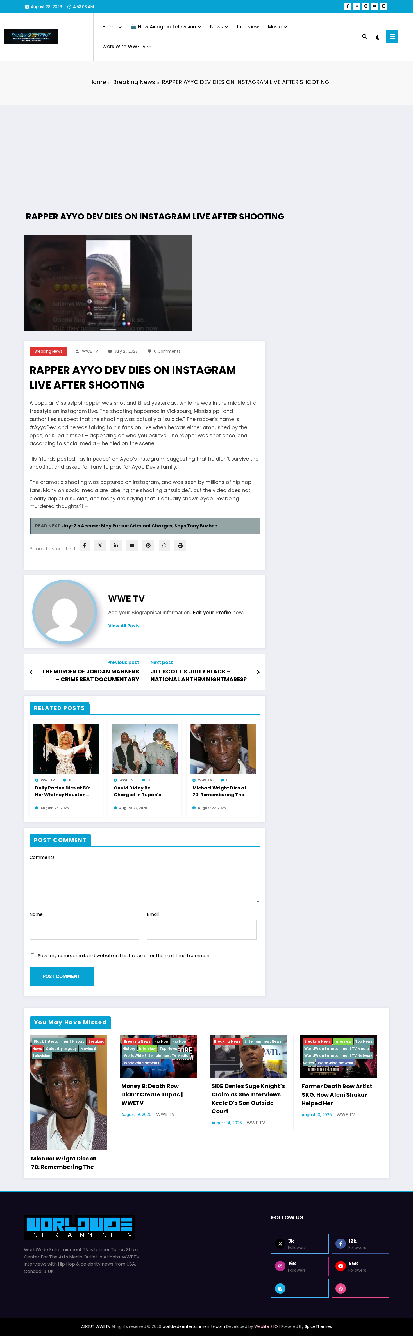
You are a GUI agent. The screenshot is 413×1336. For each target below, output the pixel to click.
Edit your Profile (212, 612)
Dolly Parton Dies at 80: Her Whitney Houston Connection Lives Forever (62, 792)
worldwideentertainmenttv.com (193, 1326)
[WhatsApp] (164, 545)
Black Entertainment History (59, 1041)
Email (153, 914)
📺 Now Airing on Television (163, 26)
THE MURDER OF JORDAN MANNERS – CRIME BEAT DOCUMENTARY (90, 675)
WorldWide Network (141, 1062)
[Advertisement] (206, 150)
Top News (168, 1048)
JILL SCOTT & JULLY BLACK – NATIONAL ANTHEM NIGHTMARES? (199, 675)
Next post (162, 662)
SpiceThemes (318, 1326)
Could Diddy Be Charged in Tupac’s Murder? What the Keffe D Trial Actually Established (139, 792)
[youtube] (374, 6)
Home (109, 26)
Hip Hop (161, 1041)
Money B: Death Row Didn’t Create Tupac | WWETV (152, 1094)
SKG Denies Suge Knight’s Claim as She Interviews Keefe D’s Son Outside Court (248, 1098)
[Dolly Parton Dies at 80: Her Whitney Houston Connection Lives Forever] (66, 749)
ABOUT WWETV (95, 1326)
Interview (248, 26)
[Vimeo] (300, 1288)
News (216, 26)
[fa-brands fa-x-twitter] (356, 6)
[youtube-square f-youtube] (383, 6)
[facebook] (85, 545)
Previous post (123, 662)
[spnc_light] (378, 36)
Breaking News (48, 351)
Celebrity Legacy (61, 1048)
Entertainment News (262, 1041)
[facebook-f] (347, 6)
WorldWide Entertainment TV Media (156, 1055)
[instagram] (365, 6)
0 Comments (167, 351)
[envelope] (132, 545)
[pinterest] (148, 545)
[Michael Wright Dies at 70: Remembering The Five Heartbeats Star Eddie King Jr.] (223, 749)
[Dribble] (360, 1288)
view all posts (124, 626)
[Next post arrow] (258, 672)
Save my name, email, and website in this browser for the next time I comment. (125, 955)
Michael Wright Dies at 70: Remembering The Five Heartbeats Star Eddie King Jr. (219, 792)
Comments (42, 857)
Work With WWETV (124, 46)
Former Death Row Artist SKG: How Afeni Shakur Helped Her (337, 1094)
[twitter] (100, 545)
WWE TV (90, 351)
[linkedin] (116, 545)
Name (36, 914)
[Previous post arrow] (31, 672)
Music (275, 26)
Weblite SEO (266, 1326)
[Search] (364, 36)
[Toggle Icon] (392, 36)
